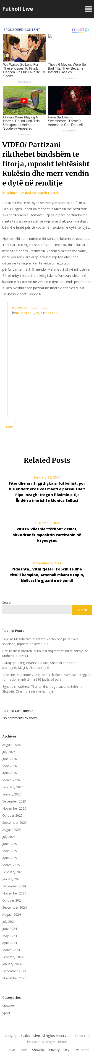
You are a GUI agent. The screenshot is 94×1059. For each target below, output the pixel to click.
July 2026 (9, 752)
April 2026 (9, 773)
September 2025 (14, 822)
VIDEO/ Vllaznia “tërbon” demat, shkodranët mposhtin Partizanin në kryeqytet (47, 534)
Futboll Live (17, 8)
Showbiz (8, 1006)
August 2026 (11, 745)
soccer (51, 312)
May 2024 (9, 935)
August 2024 (11, 914)
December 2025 (14, 801)
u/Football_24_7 (29, 312)
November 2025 (14, 808)
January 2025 (11, 879)
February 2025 (13, 872)
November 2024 (14, 893)
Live (12, 1049)
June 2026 (9, 759)
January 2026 (11, 794)
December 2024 (14, 886)
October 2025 (12, 815)
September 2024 (14, 907)
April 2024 (9, 943)
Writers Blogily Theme (49, 1041)
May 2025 (9, 851)
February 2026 (13, 787)
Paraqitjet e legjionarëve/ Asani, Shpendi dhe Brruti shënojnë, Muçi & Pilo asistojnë (39, 665)
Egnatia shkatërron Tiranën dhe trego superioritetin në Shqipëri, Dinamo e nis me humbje (42, 688)
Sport (9, 426)
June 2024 (9, 928)
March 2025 (11, 865)
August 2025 (11, 829)
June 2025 (9, 844)
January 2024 (11, 964)
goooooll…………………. (30, 307)
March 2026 (11, 780)
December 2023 (14, 971)
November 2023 (14, 978)
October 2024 (12, 900)
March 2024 (11, 950)
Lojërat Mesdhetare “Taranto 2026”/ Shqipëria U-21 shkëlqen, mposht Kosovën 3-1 (40, 641)
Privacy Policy (59, 1049)
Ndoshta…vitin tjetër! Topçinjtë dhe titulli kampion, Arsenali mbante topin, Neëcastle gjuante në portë (47, 575)
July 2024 (9, 921)
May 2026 (9, 766)
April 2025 (9, 858)
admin (12, 193)
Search (7, 602)
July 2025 (9, 836)
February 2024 (13, 957)
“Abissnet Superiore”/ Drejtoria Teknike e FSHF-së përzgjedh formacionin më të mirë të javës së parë (46, 677)
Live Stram (81, 1049)
